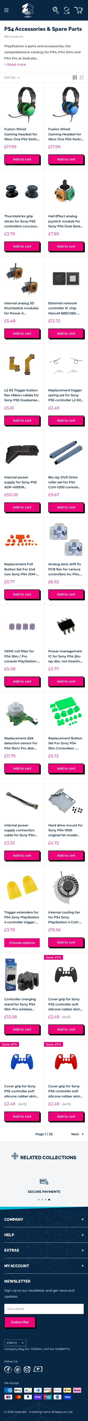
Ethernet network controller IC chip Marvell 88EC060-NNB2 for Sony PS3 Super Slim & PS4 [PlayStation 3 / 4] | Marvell (63, 308)
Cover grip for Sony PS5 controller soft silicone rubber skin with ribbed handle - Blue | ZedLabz (20, 1091)
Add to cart (22, 159)
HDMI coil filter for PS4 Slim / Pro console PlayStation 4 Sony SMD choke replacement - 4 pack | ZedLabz (22, 656)
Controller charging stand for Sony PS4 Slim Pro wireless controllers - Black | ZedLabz (20, 1004)
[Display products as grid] (75, 77)
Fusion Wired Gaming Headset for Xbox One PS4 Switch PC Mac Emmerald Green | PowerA (22, 134)
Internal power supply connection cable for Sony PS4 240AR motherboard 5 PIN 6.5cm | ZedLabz (21, 830)
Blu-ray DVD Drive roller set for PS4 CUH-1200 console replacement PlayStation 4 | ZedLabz (63, 482)
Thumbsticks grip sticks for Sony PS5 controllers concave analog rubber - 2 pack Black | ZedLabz (21, 221)
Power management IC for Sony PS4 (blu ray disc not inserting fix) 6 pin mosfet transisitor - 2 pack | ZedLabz (65, 656)
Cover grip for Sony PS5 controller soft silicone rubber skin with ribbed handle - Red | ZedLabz (64, 1091)
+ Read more (15, 64)
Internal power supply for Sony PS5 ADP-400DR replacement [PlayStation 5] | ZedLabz (20, 482)
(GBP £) (12, 1342)
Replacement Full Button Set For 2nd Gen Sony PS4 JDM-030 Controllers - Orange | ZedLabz (20, 569)
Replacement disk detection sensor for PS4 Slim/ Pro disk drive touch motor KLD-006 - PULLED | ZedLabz (20, 743)
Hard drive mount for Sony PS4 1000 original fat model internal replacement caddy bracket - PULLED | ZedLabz (65, 830)
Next (75, 1134)
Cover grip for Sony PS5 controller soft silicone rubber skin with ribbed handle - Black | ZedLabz (64, 1004)
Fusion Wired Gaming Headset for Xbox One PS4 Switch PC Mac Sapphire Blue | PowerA (66, 134)
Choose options (22, 943)
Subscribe (20, 1322)
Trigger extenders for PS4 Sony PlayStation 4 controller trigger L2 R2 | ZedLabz (22, 917)
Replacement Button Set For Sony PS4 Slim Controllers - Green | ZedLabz (65, 743)
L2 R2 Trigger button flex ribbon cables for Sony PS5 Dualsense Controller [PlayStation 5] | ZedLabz (21, 395)
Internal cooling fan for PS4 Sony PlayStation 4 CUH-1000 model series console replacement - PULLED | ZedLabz (65, 917)
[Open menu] (6, 10)
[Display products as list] (82, 77)
